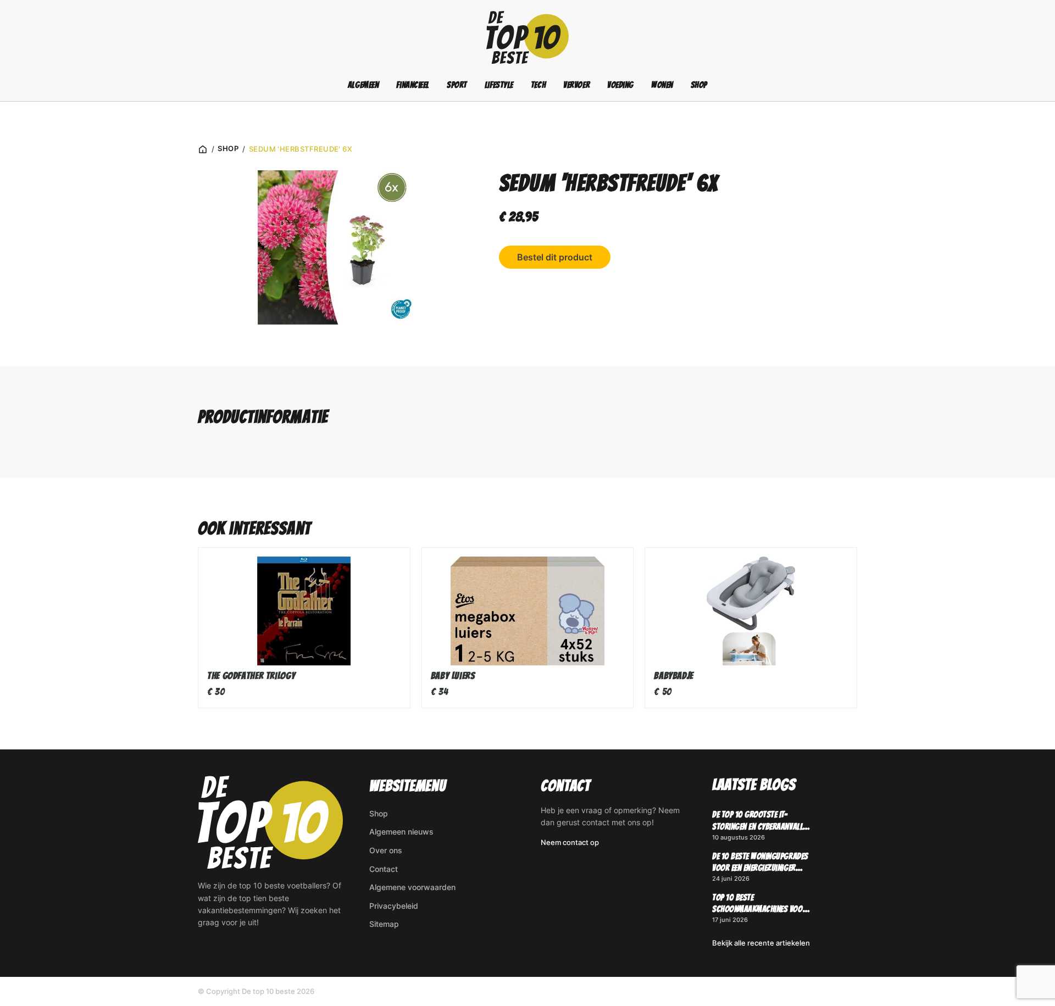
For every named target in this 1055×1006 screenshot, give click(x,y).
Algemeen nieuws (401, 831)
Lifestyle (499, 85)
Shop (699, 85)
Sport (457, 85)
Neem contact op (570, 842)
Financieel (412, 85)
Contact (383, 869)
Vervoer (576, 85)
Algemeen (363, 85)
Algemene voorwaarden (412, 887)
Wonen (662, 85)
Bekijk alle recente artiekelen (761, 942)
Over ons (385, 850)
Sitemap (384, 924)
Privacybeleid (393, 905)
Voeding (620, 85)
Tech (538, 85)
